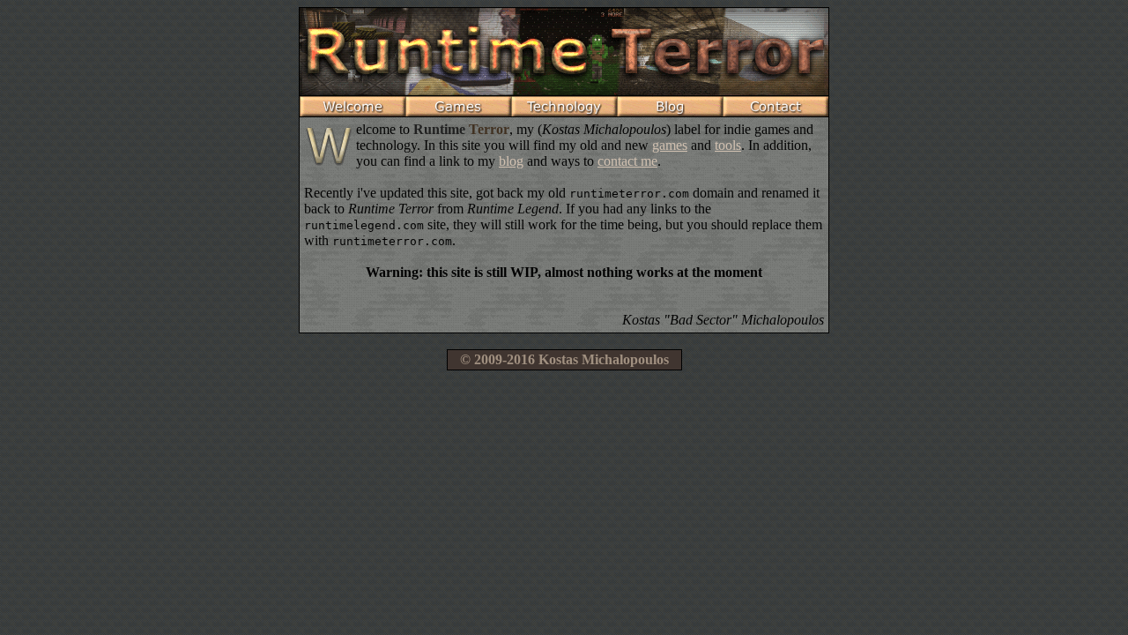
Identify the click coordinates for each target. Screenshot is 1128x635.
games (669, 145)
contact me (627, 160)
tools (728, 145)
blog (511, 160)
